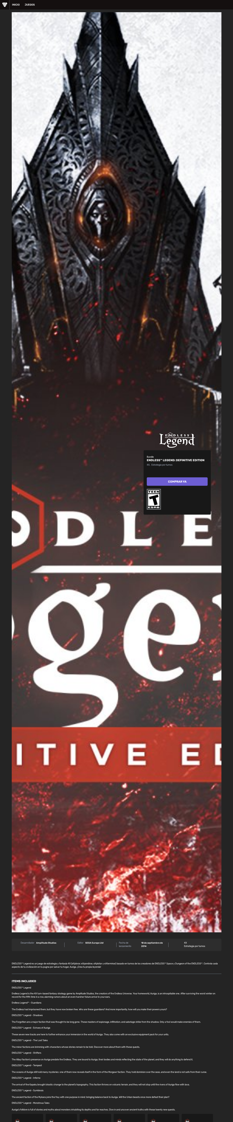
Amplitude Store (4, 5)
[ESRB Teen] (154, 499)
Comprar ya (177, 481)
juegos (30, 4)
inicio (16, 4)
